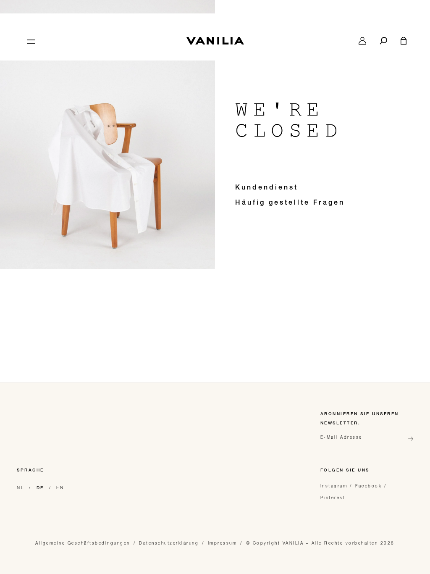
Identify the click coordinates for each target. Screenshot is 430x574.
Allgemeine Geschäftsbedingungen (82, 542)
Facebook (368, 485)
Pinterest (333, 497)
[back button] (408, 442)
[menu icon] (30, 40)
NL (20, 487)
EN (60, 487)
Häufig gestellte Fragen (290, 203)
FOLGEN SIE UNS (345, 471)
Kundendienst (266, 188)
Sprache (30, 471)
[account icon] (362, 41)
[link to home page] (215, 41)
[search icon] (383, 41)
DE (40, 488)
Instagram (334, 485)
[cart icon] (403, 41)
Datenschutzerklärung (169, 542)
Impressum (222, 542)
